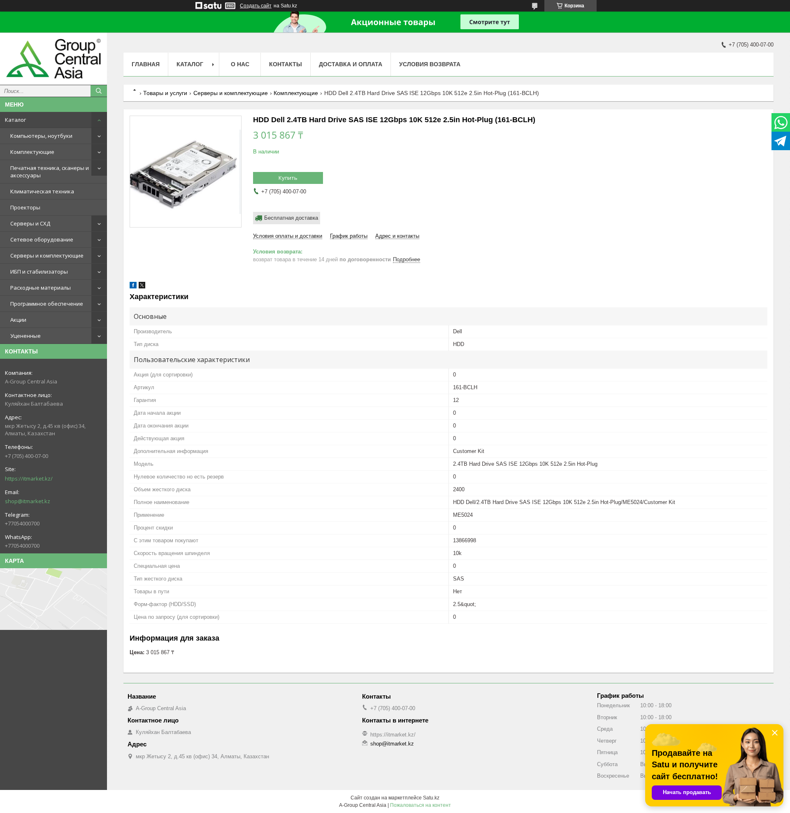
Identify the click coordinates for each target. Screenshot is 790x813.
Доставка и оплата (350, 64)
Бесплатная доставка (291, 218)
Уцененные (25, 335)
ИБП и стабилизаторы (39, 271)
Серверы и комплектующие (47, 255)
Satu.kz (431, 798)
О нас (240, 64)
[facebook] (133, 286)
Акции (18, 319)
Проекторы (25, 207)
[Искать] (99, 91)
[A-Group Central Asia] (53, 59)
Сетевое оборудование (41, 239)
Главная (146, 64)
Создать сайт (256, 6)
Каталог (15, 119)
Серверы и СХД (30, 223)
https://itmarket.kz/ (29, 478)
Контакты (285, 64)
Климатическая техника (42, 191)
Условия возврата (429, 64)
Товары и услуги (165, 93)
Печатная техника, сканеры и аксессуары (49, 171)
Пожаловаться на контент (420, 805)
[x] (142, 286)
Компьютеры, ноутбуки (41, 135)
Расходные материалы (40, 287)
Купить (288, 177)
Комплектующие (32, 152)
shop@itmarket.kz (27, 501)
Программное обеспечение (46, 303)
